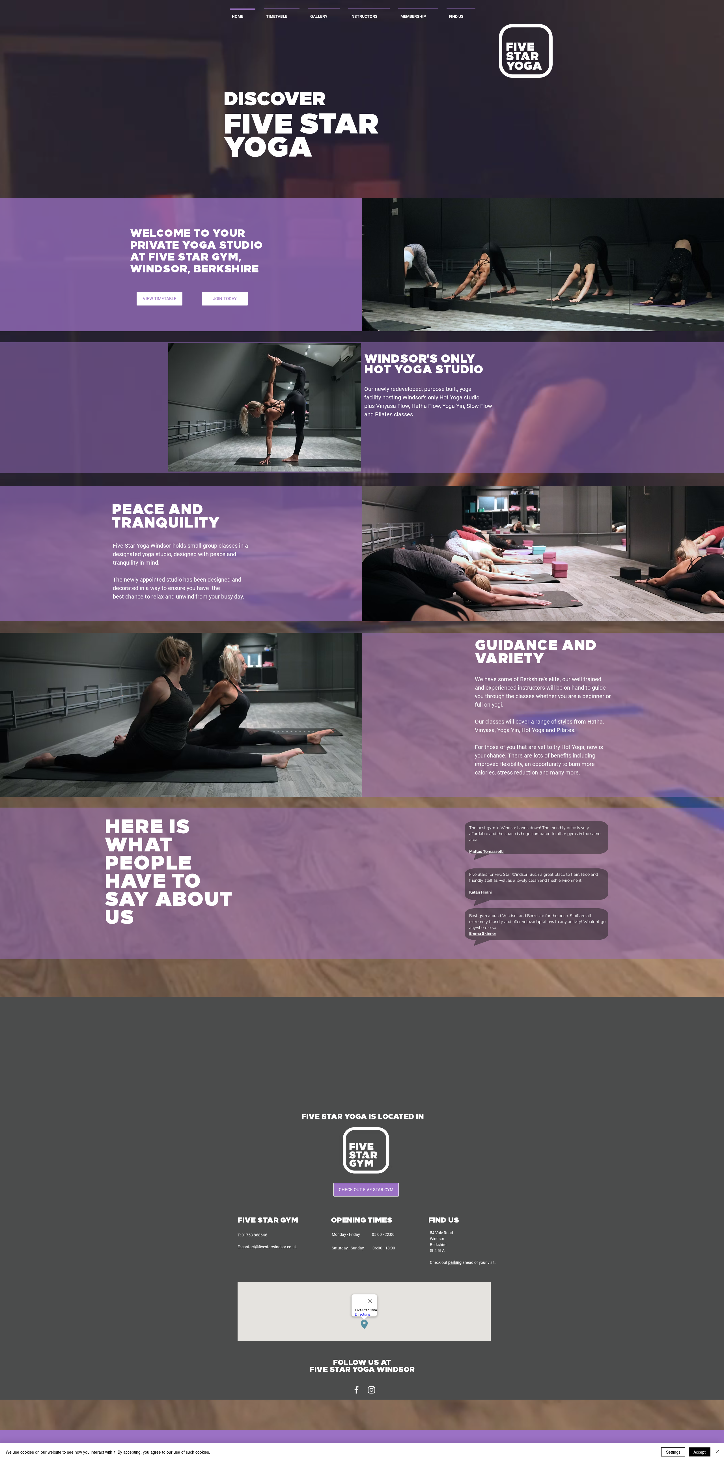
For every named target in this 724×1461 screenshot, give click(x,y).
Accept (699, 1452)
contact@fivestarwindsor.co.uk (269, 1247)
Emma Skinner (482, 933)
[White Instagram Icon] (371, 1390)
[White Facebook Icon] (356, 1390)
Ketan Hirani (480, 892)
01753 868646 (254, 1235)
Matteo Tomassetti (486, 851)
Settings (673, 1452)
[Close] (717, 1451)
